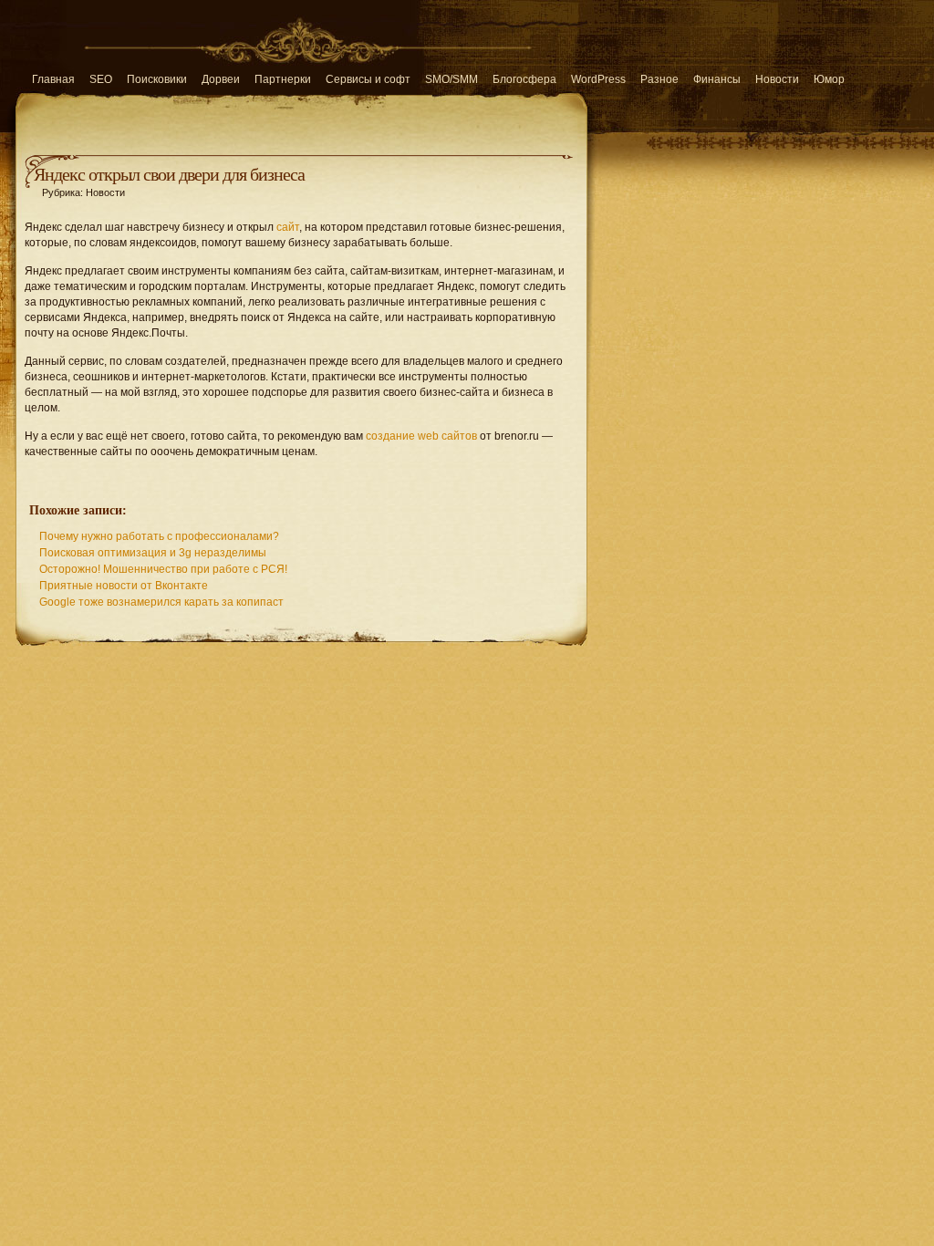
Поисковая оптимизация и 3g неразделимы (152, 552)
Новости (777, 79)
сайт (287, 227)
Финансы (717, 79)
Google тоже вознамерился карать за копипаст (161, 602)
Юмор (829, 79)
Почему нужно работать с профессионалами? (159, 536)
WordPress (598, 79)
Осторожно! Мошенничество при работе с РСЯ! (163, 569)
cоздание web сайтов (421, 436)
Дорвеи (221, 79)
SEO (100, 79)
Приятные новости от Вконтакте (123, 585)
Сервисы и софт (368, 79)
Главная (53, 79)
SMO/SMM (451, 79)
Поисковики (157, 79)
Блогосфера (524, 79)
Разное (659, 79)
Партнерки (282, 79)
